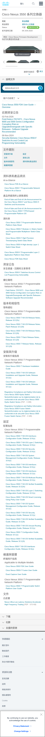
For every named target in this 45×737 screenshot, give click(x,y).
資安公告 (26, 158)
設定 (24, 154)
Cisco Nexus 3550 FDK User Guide (20, 566)
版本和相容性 (9, 161)
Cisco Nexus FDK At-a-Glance (16, 184)
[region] (22, 724)
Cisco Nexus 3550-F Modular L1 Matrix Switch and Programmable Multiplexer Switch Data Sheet (24, 231)
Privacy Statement (21, 726)
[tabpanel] (22, 105)
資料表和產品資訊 (30, 161)
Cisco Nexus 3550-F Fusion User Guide (21, 570)
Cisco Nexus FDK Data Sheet (16, 259)
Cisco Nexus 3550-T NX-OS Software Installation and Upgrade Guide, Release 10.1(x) (22, 384)
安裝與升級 (8, 154)
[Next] (41, 49)
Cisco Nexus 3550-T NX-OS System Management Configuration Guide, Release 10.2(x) (23, 506)
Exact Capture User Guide (16, 574)
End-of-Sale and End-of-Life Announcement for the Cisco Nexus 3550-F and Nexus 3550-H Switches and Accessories (23, 201)
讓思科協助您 (29, 72)
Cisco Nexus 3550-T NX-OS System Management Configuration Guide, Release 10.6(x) (23, 458)
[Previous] (4, 49)
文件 (5, 158)
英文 (41, 71)
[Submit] (40, 88)
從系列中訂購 (33, 27)
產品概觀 (25, 21)
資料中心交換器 (28, 24)
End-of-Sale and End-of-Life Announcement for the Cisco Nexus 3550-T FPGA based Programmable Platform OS (23, 210)
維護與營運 (8, 165)
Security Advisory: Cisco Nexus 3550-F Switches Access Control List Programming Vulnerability (19, 140)
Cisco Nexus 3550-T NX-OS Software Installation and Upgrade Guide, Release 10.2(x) (22, 375)
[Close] (41, 714)
